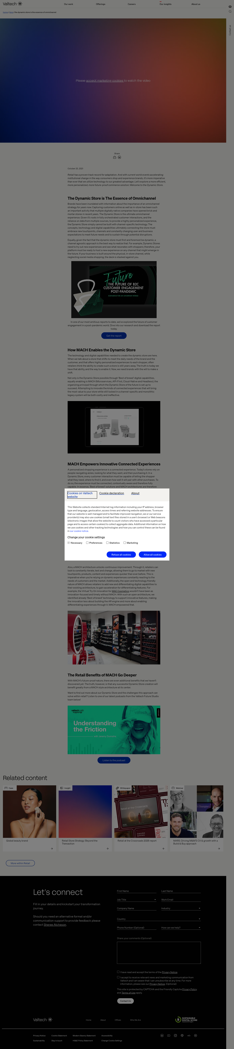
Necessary (76, 542)
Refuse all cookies (121, 554)
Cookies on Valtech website (80, 494)
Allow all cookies (153, 554)
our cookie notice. (79, 530)
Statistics (114, 542)
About (135, 493)
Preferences (95, 542)
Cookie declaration (111, 493)
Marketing (132, 542)
